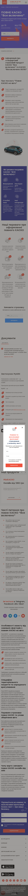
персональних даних (14, 461)
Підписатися (14, 465)
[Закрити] (22, 427)
